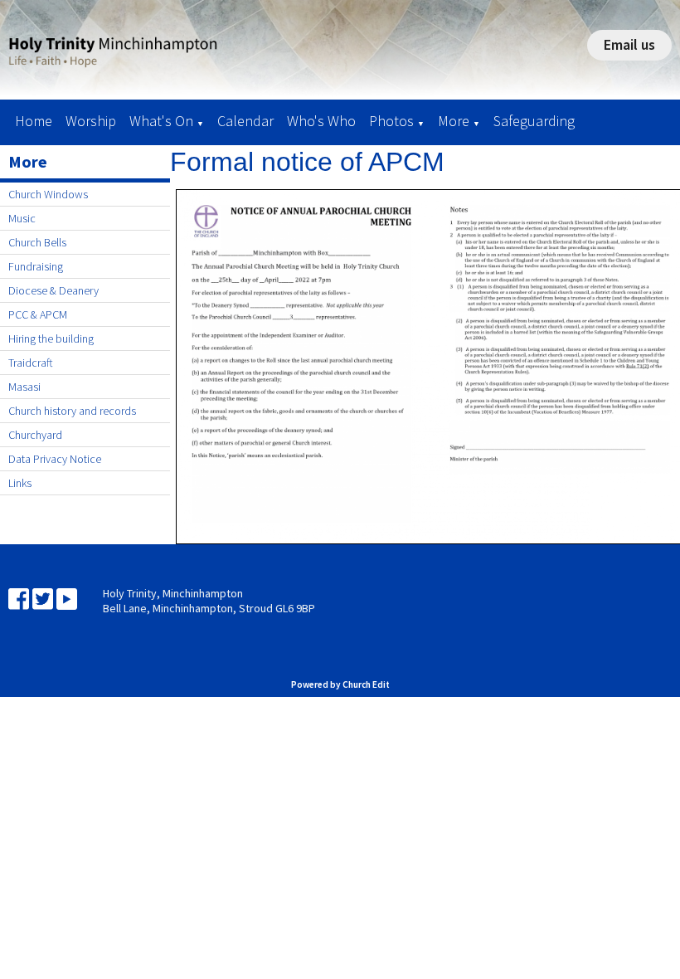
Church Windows (48, 194)
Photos (391, 120)
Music (22, 218)
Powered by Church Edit (340, 684)
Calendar (245, 120)
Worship (91, 120)
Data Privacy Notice (54, 458)
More (453, 120)
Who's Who (321, 120)
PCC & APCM (37, 314)
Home (33, 120)
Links (20, 482)
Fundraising (35, 266)
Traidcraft (30, 362)
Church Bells (37, 242)
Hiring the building (51, 338)
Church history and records (72, 410)
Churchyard (35, 434)
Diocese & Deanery (53, 290)
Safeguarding (534, 120)
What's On (161, 120)
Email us (629, 44)
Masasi (24, 386)
